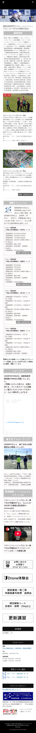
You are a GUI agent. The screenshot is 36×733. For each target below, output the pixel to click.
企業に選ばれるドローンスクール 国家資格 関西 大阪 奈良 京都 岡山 (19, 724)
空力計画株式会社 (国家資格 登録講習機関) (16, 648)
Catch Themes (22, 729)
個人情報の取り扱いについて (11, 689)
